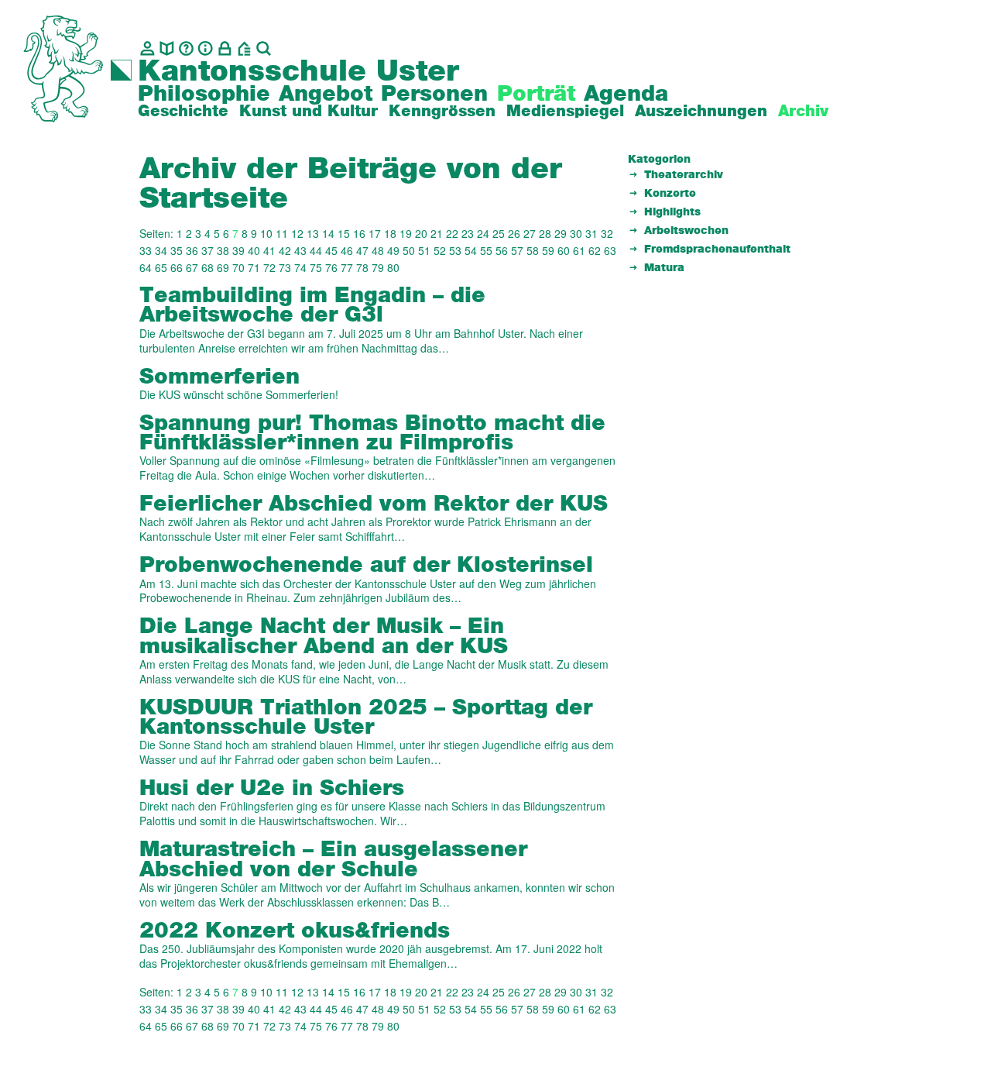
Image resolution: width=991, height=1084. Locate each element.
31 (591, 233)
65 (161, 267)
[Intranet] (225, 48)
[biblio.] (167, 48)
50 (409, 250)
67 (192, 267)
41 (269, 250)
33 (145, 250)
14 (328, 233)
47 (362, 250)
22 (452, 233)
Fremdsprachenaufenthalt (717, 249)
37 (207, 250)
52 (440, 250)
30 (576, 233)
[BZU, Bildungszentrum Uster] (244, 48)
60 (563, 250)
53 (455, 250)
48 (378, 250)
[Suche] (263, 48)
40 (254, 250)
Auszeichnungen (701, 111)
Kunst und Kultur (308, 111)
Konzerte (670, 193)
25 (498, 233)
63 (610, 250)
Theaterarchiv (683, 175)
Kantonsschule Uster (298, 72)
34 (161, 250)
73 (285, 267)
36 (192, 250)
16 (359, 233)
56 (502, 250)
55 (486, 250)
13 (313, 233)
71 (254, 267)
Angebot (325, 94)
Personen (434, 94)
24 (483, 233)
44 (316, 250)
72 (269, 267)
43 (300, 250)
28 (545, 233)
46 (347, 250)
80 (393, 267)
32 (607, 233)
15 (344, 233)
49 (393, 250)
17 (375, 233)
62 (594, 250)
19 (405, 233)
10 (266, 233)
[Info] (205, 48)
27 (529, 233)
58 (532, 250)
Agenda (626, 94)
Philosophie (204, 94)
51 (424, 250)
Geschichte (183, 111)
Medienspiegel (565, 111)
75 (316, 267)
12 (297, 233)
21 (436, 233)
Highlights (672, 212)
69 (223, 267)
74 (300, 267)
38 (223, 250)
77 (347, 267)
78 (362, 267)
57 (517, 250)
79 (378, 267)
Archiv (803, 111)
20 (421, 233)
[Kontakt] (147, 48)
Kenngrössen (442, 111)
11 (282, 233)
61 (579, 250)
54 (471, 250)
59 (548, 250)
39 (238, 250)
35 (176, 250)
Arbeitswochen (686, 230)
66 (176, 267)
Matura (664, 268)
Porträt (536, 94)
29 (560, 233)
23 (467, 233)
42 (285, 250)
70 (238, 267)
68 (207, 267)
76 (331, 267)
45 (331, 250)
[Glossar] (186, 48)
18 (390, 233)
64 (145, 267)
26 (514, 233)
